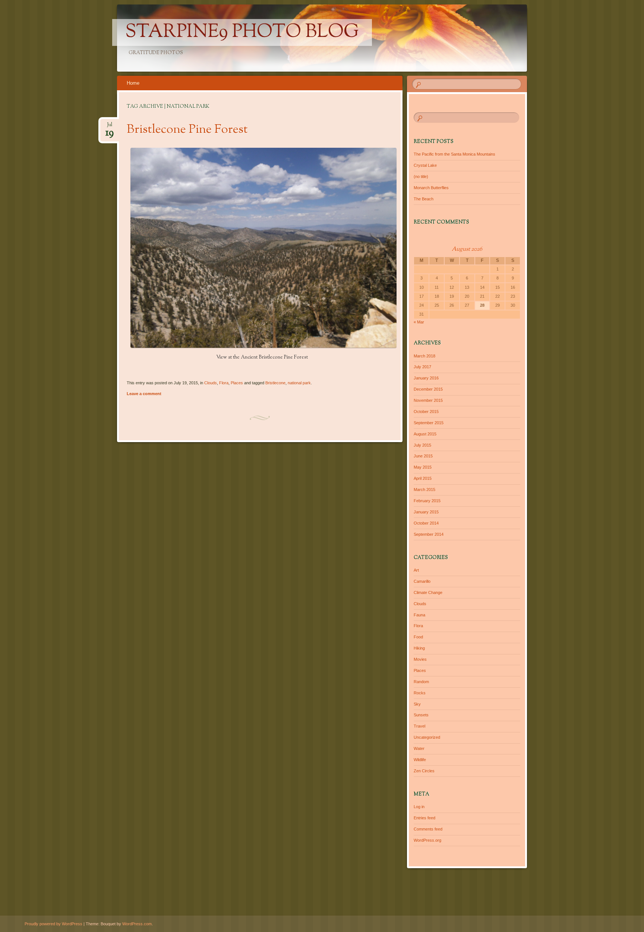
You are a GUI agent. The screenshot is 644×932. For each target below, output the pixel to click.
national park (299, 383)
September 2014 (428, 534)
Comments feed (428, 829)
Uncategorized (427, 737)
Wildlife (420, 759)
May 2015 (423, 467)
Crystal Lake (425, 165)
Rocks (420, 693)
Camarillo (422, 581)
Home (133, 83)
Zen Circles (424, 771)
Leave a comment (144, 393)
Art (416, 570)
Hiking (419, 648)
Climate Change (428, 592)
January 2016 (426, 378)
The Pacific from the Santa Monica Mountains (454, 154)
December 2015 (428, 389)
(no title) (421, 176)
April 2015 (423, 478)
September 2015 (428, 422)
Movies (420, 659)
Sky (417, 704)
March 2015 (424, 489)
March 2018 (424, 356)
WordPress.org (427, 840)
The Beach (423, 199)
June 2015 (423, 456)
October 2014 (426, 523)
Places (237, 383)
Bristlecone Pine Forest (187, 130)
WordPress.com (137, 924)
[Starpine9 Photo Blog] (374, 38)
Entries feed (424, 818)
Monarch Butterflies (431, 187)
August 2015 (425, 434)
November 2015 (428, 400)
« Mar (419, 322)
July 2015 (422, 445)
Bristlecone (275, 383)
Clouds (210, 383)
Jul (109, 127)
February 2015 (427, 500)
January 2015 (426, 512)
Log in (419, 806)
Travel (419, 726)
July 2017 (422, 367)
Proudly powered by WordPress (53, 924)
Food (418, 637)
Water (419, 748)
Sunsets (421, 715)
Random (421, 681)
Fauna (419, 615)
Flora (223, 383)
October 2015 (426, 411)
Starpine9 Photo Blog (242, 32)
